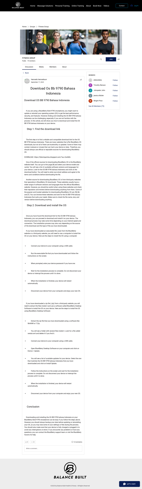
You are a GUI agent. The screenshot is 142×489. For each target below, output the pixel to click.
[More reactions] (33, 442)
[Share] (81, 79)
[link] (29, 67)
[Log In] (131, 6)
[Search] (101, 59)
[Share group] (118, 59)
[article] (53, 265)
